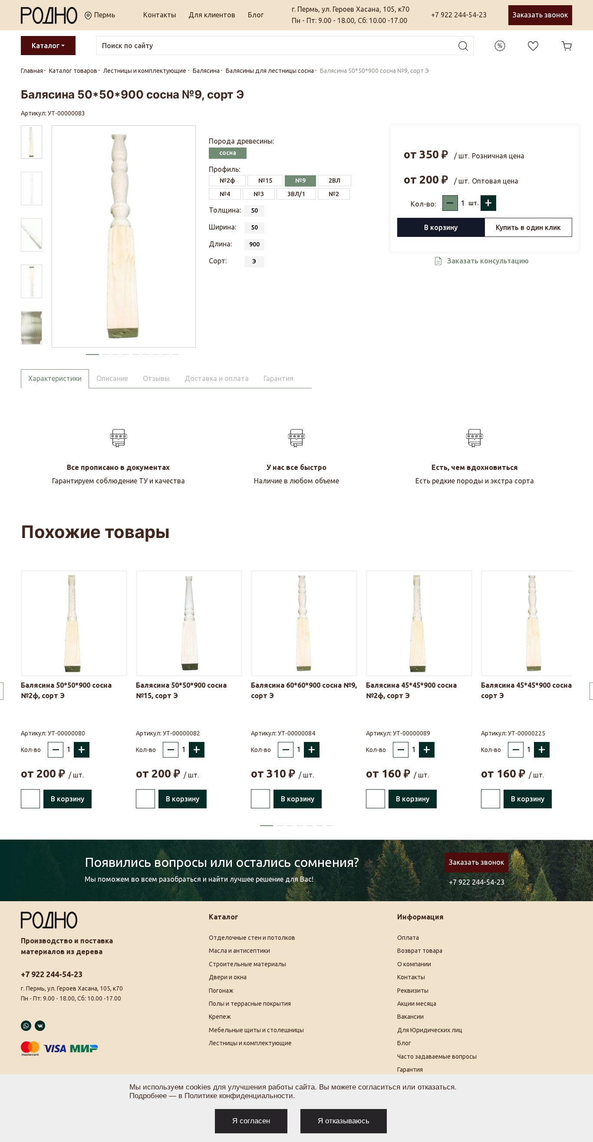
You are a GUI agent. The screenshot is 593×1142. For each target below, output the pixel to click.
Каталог (45, 45)
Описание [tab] (112, 378)
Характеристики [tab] (55, 378)
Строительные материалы (247, 964)
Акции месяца (416, 1003)
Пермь (103, 15)
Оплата (408, 937)
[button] (92, 354)
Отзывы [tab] (156, 378)
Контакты (159, 15)
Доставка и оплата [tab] (216, 378)
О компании (414, 964)
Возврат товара (419, 950)
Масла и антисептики (239, 950)
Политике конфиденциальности (238, 1096)
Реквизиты (412, 990)
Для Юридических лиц (429, 1030)
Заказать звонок (540, 15)
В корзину (441, 227)
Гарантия (410, 1069)
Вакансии (410, 1016)
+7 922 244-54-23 (459, 15)
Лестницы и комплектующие (250, 1043)
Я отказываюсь (343, 1121)
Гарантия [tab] (278, 378)
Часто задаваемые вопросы (437, 1056)
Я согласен (251, 1121)
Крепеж (220, 1016)
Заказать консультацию (488, 261)
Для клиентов (211, 15)
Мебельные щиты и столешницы (256, 1030)
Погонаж (221, 990)
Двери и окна (228, 977)
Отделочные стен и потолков (252, 937)
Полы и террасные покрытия (250, 1003)
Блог (256, 15)
